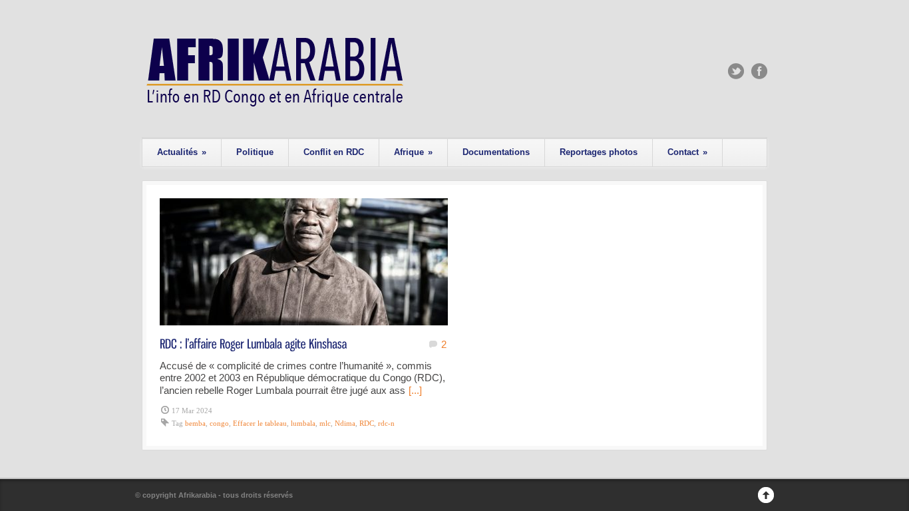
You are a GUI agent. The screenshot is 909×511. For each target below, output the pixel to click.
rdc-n (386, 423)
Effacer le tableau (260, 423)
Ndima (345, 423)
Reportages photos (598, 152)
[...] (415, 390)
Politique (254, 152)
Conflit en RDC (333, 152)
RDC (366, 423)
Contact (687, 152)
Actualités (181, 152)
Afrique (413, 152)
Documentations (496, 152)
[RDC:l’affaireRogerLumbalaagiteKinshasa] (253, 343)
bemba (195, 423)
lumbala (303, 423)
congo (219, 423)
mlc (325, 423)
